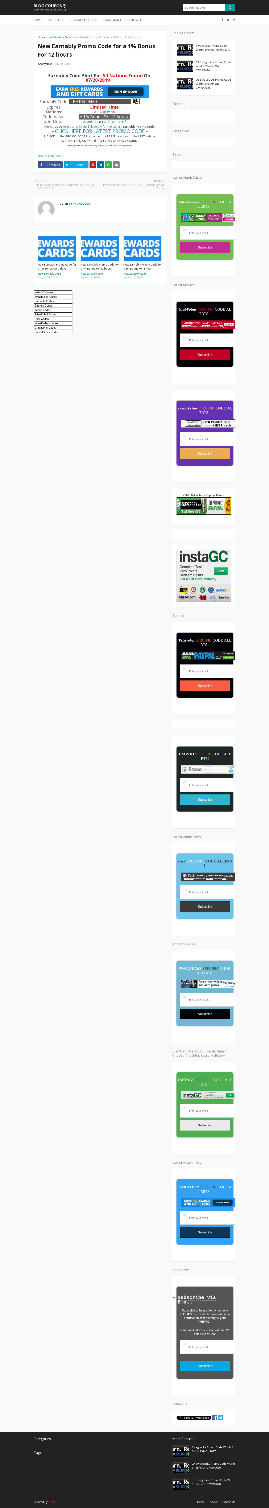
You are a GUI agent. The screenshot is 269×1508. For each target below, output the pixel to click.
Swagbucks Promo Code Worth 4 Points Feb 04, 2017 (213, 48)
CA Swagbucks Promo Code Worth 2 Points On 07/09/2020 (213, 66)
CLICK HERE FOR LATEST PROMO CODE (100, 131)
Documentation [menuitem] (82, 20)
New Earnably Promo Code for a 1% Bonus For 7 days (57, 267)
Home (41, 37)
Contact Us (228, 1502)
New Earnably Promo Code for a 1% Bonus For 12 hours (99, 267)
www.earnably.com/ (104, 121)
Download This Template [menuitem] (122, 20)
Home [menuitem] (38, 20)
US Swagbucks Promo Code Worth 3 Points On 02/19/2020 (213, 84)
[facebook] (222, 20)
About (214, 1502)
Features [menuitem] (54, 20)
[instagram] (233, 20)
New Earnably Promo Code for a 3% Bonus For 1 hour (142, 267)
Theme (52, 1502)
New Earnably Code (59, 37)
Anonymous (45, 64)
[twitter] (228, 20)
